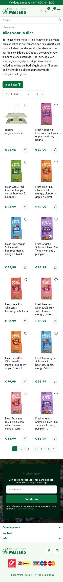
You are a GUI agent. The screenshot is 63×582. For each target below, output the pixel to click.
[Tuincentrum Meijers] (14, 11)
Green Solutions (44, 575)
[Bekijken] (52, 10)
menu (58, 10)
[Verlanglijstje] (46, 10)
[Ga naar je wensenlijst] (46, 10)
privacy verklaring (23, 508)
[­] (48, 550)
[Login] (40, 10)
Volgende (53, 448)
